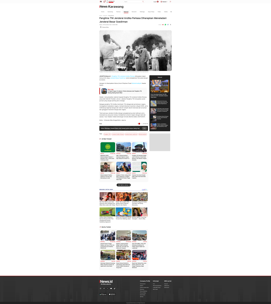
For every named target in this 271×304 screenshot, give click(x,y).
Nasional (126, 11)
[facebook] (168, 24)
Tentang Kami (142, 283)
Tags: (100, 133)
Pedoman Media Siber (144, 287)
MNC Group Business (157, 285)
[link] (163, 24)
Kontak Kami (142, 294)
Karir (154, 283)
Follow (144, 128)
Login (154, 1)
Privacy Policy (143, 292)
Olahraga (142, 11)
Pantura (118, 11)
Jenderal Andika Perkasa (127, 76)
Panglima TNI (116, 76)
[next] (143, 123)
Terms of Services (143, 291)
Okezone (166, 283)
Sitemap (141, 296)
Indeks (166, 11)
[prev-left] (137, 123)
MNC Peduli (155, 289)
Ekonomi (134, 11)
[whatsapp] (165, 24)
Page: (100, 123)
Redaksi (141, 285)
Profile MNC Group (156, 287)
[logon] (100, 1)
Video (159, 11)
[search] (143, 2)
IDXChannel (166, 287)
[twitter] (170, 24)
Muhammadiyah (136, 83)
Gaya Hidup (151, 11)
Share (160, 24)
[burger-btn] (170, 1)
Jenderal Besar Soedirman (118, 78)
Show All (146, 123)
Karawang (110, 11)
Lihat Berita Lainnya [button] (123, 185)
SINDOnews (166, 285)
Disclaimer (142, 289)
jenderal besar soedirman (131, 134)
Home (102, 11)
